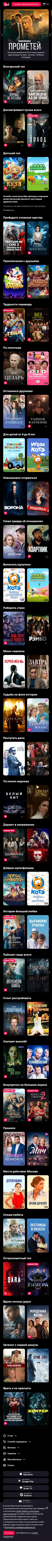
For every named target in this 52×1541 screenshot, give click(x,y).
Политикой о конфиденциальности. (20, 1527)
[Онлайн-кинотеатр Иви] (7, 4)
